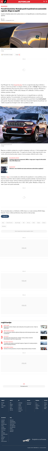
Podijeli (17, 54)
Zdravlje (19, 405)
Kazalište (37, 408)
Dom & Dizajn (3, 428)
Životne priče (20, 409)
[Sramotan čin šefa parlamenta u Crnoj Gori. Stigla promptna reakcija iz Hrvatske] (43, 348)
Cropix (2, 439)
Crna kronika (3, 405)
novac (28, 400)
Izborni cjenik (12, 424)
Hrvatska (2, 402)
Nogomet (11, 404)
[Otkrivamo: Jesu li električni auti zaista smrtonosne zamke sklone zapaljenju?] (4, 170)
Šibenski (2, 438)
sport (11, 400)
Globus (2, 425)
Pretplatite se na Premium (39, 439)
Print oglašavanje (12, 427)
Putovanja (20, 408)
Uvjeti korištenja (12, 421)
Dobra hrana (3, 429)
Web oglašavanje (12, 425)
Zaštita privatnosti (13, 422)
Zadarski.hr (3, 437)
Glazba (37, 407)
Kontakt (11, 428)
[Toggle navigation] (1, 1)
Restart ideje (29, 404)
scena (45, 400)
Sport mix (11, 409)
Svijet (2, 404)
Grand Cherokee (18, 85)
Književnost (37, 405)
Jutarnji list (3, 420)
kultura (37, 400)
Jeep (8, 177)
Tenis (11, 407)
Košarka (11, 405)
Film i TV (37, 404)
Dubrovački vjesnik (4, 434)
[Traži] (46, 2)
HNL (10, 402)
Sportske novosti (3, 424)
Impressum (12, 420)
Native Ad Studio (4, 441)
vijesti (2, 400)
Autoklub (2, 427)
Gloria (2, 431)
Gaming (19, 411)
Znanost (19, 404)
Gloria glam (3, 432)
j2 (18, 400)
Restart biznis (29, 402)
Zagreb (2, 407)
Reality (45, 408)
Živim (2, 435)
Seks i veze (20, 407)
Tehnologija (20, 402)
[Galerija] (24, 35)
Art (36, 402)
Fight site (11, 408)
